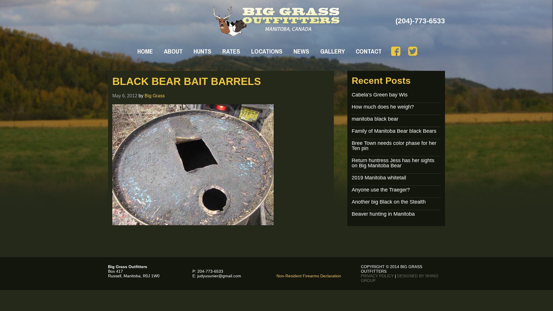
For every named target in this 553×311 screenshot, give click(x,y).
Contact (369, 51)
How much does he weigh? (383, 107)
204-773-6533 (210, 271)
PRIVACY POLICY (377, 276)
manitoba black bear (375, 119)
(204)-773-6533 (420, 20)
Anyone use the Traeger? (381, 190)
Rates (231, 51)
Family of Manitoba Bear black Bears (394, 131)
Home (145, 51)
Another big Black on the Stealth (389, 202)
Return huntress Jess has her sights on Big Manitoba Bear (393, 163)
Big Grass (155, 95)
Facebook (396, 51)
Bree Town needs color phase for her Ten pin (394, 145)
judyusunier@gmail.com (219, 276)
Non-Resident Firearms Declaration (308, 276)
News (301, 51)
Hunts (202, 51)
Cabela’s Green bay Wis (380, 95)
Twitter (413, 51)
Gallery (332, 51)
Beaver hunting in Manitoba (383, 214)
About (173, 51)
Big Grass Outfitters (276, 21)
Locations (267, 51)
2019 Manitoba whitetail (379, 178)
